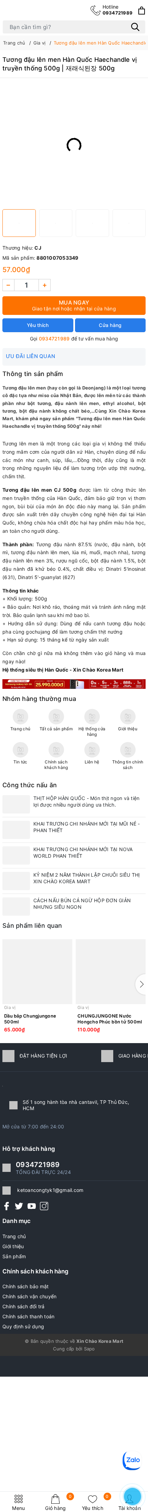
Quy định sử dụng (23, 1326)
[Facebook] (6, 1206)
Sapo (89, 1348)
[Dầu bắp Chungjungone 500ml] (37, 971)
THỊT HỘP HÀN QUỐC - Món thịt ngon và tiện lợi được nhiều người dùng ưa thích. (86, 801)
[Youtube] (32, 1206)
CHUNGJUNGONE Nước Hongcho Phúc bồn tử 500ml (109, 1018)
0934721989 (118, 10)
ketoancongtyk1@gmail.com (50, 1190)
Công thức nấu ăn (29, 785)
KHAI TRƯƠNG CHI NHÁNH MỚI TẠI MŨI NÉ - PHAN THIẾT (86, 827)
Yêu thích (95, 1502)
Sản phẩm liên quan (32, 925)
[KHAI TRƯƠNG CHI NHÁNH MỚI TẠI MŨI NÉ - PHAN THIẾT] (16, 830)
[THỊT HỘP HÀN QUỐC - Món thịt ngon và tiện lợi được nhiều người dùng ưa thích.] (16, 804)
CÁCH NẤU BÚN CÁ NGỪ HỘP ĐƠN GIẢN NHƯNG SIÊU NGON (82, 903)
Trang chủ (14, 1236)
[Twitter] (19, 1206)
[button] (140, 984)
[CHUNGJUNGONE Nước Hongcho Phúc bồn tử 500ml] (111, 971)
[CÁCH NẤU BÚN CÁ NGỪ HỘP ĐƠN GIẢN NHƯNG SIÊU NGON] (16, 906)
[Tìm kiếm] (135, 27)
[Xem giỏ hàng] (142, 11)
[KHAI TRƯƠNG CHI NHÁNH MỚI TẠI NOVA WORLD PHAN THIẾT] (16, 855)
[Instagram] (44, 1206)
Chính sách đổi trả (23, 1306)
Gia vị (10, 1007)
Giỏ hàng (58, 1502)
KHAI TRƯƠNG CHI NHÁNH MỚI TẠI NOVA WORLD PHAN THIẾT (83, 852)
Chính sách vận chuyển (29, 1296)
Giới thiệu (13, 1246)
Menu (18, 1508)
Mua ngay (74, 305)
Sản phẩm (14, 1256)
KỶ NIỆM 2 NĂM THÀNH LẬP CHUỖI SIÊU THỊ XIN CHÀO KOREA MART (86, 878)
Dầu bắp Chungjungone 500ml (30, 1018)
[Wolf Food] (74, 683)
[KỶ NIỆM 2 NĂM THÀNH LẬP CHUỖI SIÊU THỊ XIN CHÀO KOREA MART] (16, 881)
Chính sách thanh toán (28, 1316)
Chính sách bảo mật (25, 1286)
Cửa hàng (110, 325)
